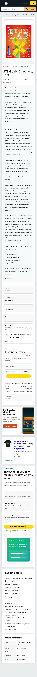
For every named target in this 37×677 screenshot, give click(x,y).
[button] (8, 279)
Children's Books (29, 15)
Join (33, 3)
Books (9, 15)
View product (9, 460)
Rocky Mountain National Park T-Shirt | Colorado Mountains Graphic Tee (23, 445)
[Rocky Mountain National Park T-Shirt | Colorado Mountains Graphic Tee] (8, 443)
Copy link (18, 376)
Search (31, 9)
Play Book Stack (10, 426)
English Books (18, 15)
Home (3, 15)
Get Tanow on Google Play (18, 527)
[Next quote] (30, 327)
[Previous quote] (26, 327)
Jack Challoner (9, 80)
